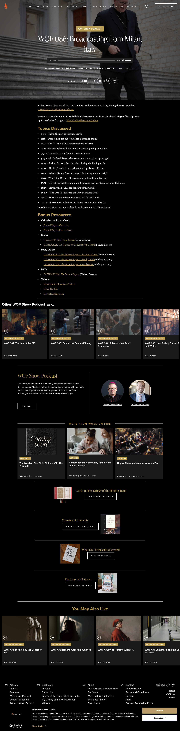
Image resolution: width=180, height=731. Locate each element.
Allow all (159, 711)
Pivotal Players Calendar (56, 225)
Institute (72, 6)
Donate (131, 6)
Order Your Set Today (101, 497)
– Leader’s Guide (71, 254)
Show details (37, 726)
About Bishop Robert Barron (103, 688)
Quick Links (94, 703)
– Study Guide (69, 259)
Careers (130, 696)
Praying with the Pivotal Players (59, 239)
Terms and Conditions (137, 692)
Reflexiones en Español (22, 703)
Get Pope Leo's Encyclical (80, 526)
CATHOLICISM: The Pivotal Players (61, 274)
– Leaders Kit (69, 264)
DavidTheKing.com (54, 293)
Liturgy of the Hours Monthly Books (60, 696)
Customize (158, 718)
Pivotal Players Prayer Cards (58, 230)
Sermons (14, 692)
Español (172, 697)
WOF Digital (170, 694)
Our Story (93, 692)
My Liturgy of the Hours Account (59, 699)
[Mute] (123, 60)
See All (50, 305)
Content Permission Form (139, 703)
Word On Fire (51, 288)
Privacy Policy (133, 688)
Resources (99, 6)
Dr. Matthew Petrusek (99, 68)
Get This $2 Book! (100, 556)
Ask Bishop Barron (58, 393)
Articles (34, 6)
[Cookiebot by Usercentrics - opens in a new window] (16, 726)
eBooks (46, 703)
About (85, 6)
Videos (13, 688)
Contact (130, 685)
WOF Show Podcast (90, 28)
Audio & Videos (52, 6)
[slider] (128, 60)
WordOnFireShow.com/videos (82, 120)
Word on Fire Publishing (100, 696)
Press (129, 699)
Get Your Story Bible (80, 585)
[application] (90, 60)
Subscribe (47, 692)
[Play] (50, 60)
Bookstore (116, 6)
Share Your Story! (97, 699)
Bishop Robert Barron (61, 68)
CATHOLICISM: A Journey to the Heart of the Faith (69, 244)
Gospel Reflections (19, 699)
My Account (165, 6)
